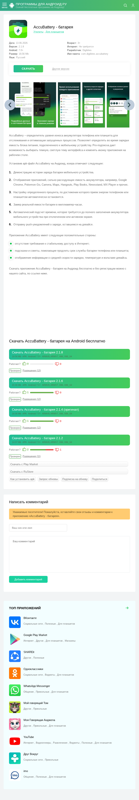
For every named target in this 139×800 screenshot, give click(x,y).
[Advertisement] (39, 304)
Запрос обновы (48, 479)
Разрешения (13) (32, 370)
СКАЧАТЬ (28, 68)
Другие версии (60, 68)
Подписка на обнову (75, 479)
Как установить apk (22, 479)
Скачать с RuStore (21, 471)
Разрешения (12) (32, 399)
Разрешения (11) (32, 456)
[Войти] (134, 5)
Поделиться (99, 479)
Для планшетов (55, 31)
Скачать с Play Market (24, 464)
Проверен (15, 370)
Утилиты (38, 31)
